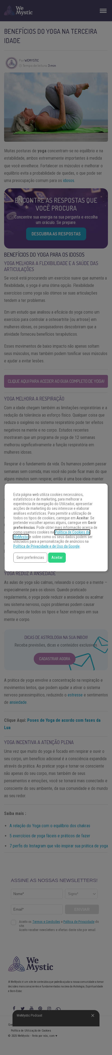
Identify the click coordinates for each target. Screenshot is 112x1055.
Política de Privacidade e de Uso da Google (46, 546)
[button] (30, 558)
